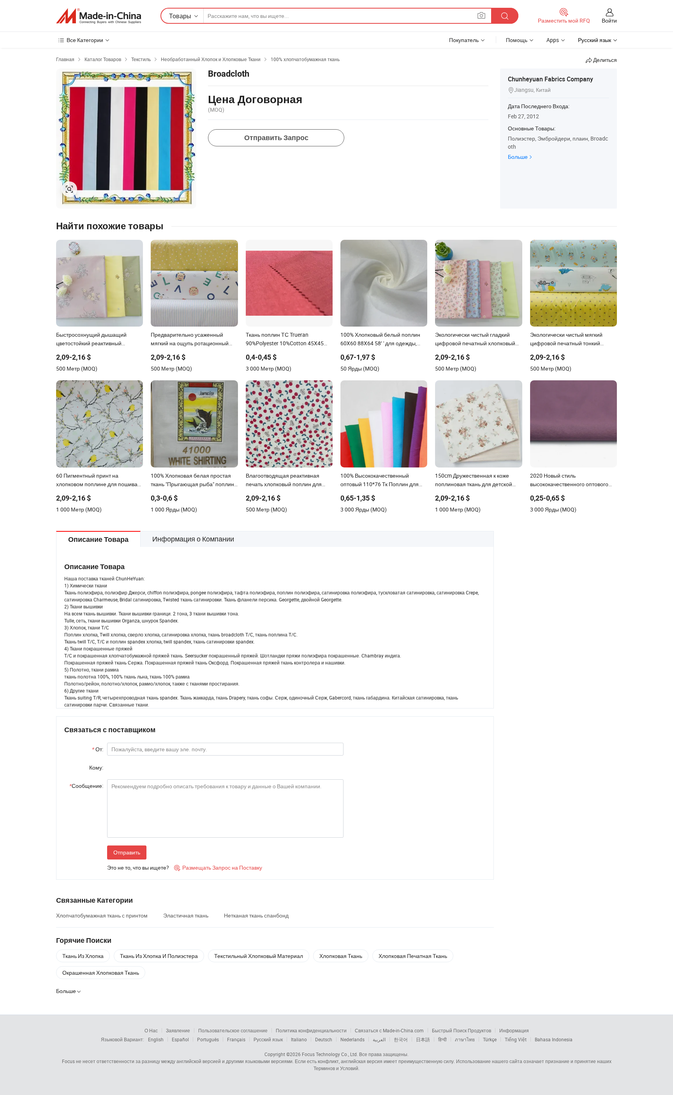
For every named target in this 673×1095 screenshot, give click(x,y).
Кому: (96, 767)
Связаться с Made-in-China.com (389, 1030)
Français (236, 1039)
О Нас (151, 1030)
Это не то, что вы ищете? (138, 867)
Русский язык (268, 1039)
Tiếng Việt (516, 1039)
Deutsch (323, 1039)
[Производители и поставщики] (98, 16)
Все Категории (85, 40)
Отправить (126, 852)
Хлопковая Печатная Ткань (413, 956)
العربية (379, 1039)
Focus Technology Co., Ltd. (330, 1054)
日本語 (423, 1039)
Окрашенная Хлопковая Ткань (100, 972)
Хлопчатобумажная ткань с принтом (102, 915)
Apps (552, 40)
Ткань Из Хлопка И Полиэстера (159, 956)
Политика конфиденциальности (311, 1030)
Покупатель (464, 40)
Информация (514, 1030)
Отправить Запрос (276, 138)
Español (180, 1039)
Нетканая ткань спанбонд (256, 915)
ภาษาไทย (465, 1039)
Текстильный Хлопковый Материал (258, 956)
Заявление (178, 1030)
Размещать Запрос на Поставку (218, 867)
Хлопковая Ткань (340, 956)
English (156, 1039)
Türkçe (490, 1039)
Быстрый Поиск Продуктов (461, 1030)
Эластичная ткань (185, 915)
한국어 (401, 1039)
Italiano (299, 1039)
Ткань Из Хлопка (83, 956)
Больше (518, 156)
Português (208, 1039)
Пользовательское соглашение (233, 1030)
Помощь (516, 40)
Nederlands (352, 1039)
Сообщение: (86, 785)
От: (97, 749)
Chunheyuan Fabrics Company (550, 79)
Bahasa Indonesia (554, 1039)
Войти (609, 20)
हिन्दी (442, 1039)
